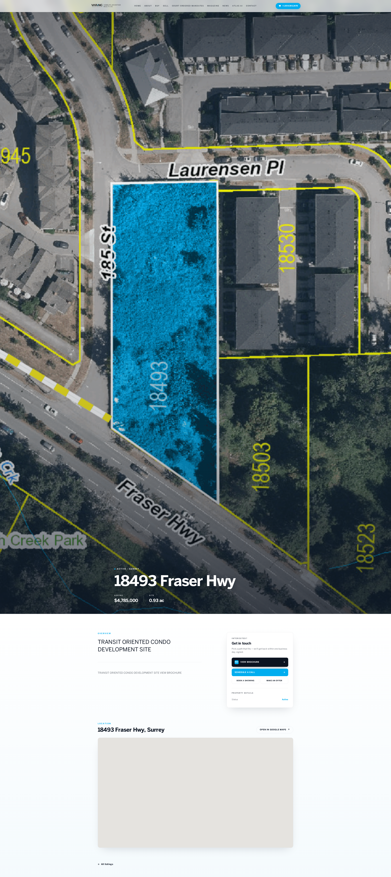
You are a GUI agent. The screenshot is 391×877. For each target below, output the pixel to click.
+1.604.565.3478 (288, 6)
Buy (157, 6)
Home (137, 6)
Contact (251, 6)
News (226, 6)
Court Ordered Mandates (188, 6)
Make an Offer (274, 680)
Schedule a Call (260, 672)
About (148, 6)
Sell (165, 6)
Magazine (213, 6)
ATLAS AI (237, 6)
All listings (105, 864)
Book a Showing (245, 680)
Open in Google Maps (275, 730)
